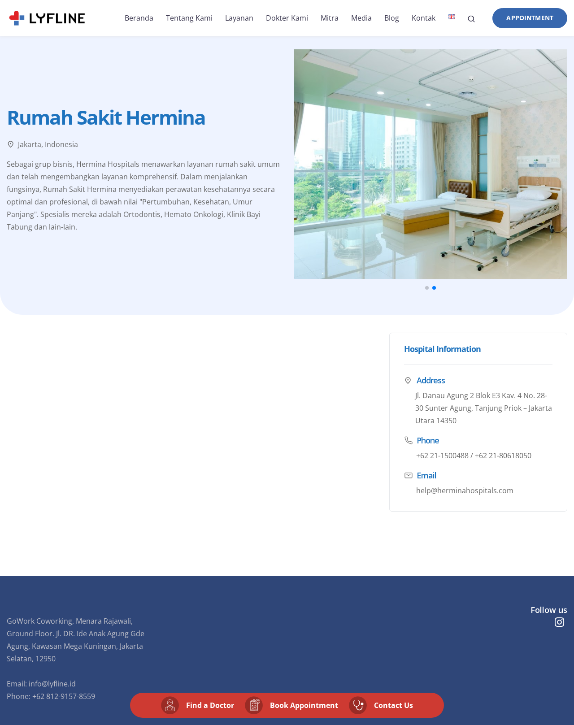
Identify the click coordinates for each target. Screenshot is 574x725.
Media (361, 18)
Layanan (239, 18)
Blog (391, 18)
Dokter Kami (287, 18)
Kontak (423, 18)
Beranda (139, 18)
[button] (427, 288)
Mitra (330, 18)
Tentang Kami (189, 18)
